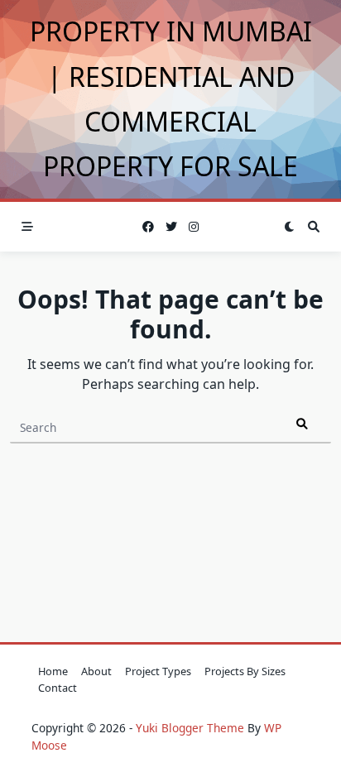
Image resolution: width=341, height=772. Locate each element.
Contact (57, 687)
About (96, 671)
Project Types (158, 671)
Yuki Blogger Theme (190, 728)
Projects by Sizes (245, 671)
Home (53, 671)
